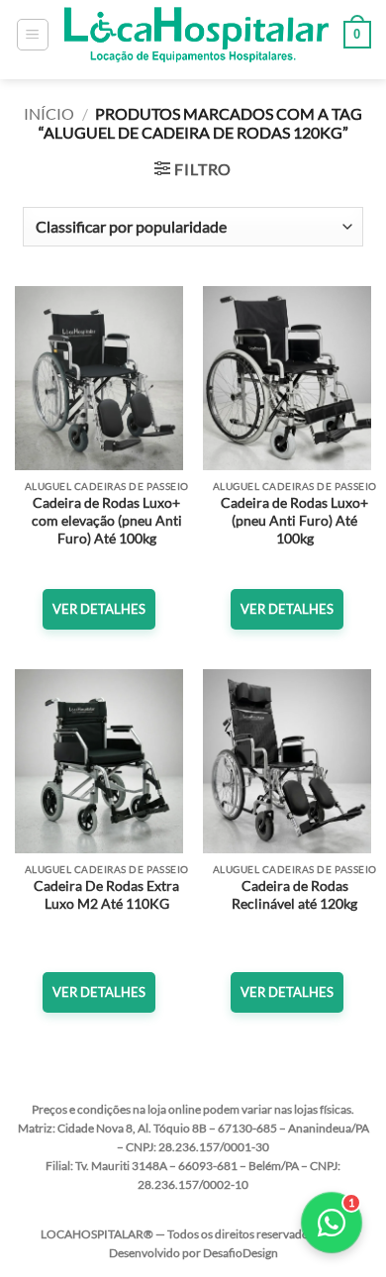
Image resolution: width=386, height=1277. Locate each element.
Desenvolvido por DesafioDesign (193, 1252)
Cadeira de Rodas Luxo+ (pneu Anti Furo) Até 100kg (294, 520)
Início (49, 113)
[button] (32, 34)
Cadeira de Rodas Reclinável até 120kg (294, 895)
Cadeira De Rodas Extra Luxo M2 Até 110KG (106, 895)
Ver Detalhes (98, 609)
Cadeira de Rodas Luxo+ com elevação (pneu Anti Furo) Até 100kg (107, 520)
